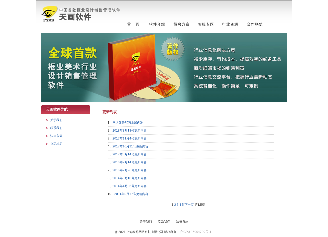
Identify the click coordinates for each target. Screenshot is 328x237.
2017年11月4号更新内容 (129, 138)
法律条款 (56, 136)
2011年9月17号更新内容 (131, 194)
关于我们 (56, 120)
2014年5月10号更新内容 (129, 178)
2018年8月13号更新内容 (129, 130)
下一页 (189, 205)
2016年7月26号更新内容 (129, 170)
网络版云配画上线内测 (127, 122)
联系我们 (56, 128)
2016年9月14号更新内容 (129, 162)
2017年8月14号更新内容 (129, 154)
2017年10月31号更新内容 (130, 146)
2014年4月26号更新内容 (129, 186)
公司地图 (56, 144)
